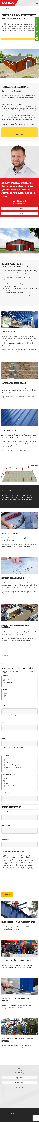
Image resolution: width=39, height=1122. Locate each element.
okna (6, 783)
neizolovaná (8, 762)
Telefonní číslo (5, 839)
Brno (6, 696)
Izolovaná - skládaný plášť (12, 765)
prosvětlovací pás (9, 786)
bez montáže (8, 682)
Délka (3, 738)
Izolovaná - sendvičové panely (13, 767)
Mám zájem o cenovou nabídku (37, 27)
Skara (6, 693)
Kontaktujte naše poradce (19, 39)
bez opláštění (8, 760)
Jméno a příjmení (6, 812)
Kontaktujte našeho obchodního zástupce (19, 132)
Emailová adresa (5, 826)
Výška (3, 706)
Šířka (2, 723)
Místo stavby (4, 793)
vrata (6, 781)
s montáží (7, 680)
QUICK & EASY (5, 9)
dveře (6, 778)
